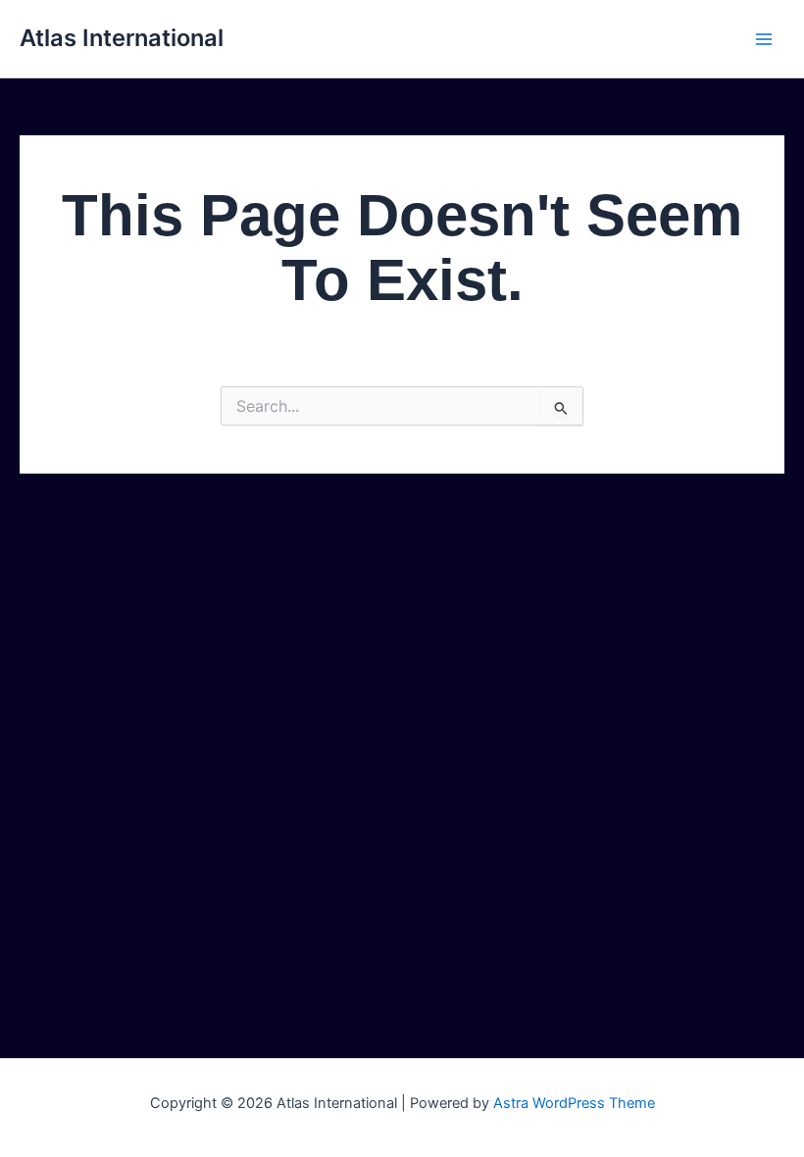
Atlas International (122, 38)
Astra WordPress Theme (574, 1103)
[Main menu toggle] (763, 39)
